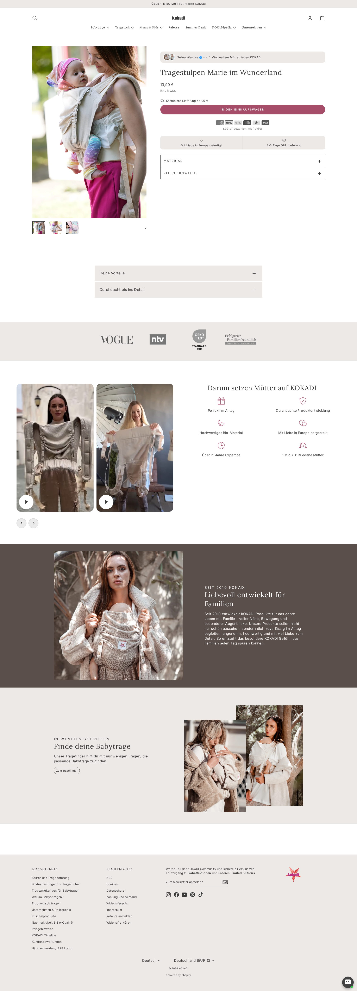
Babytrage (98, 27)
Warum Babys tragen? (47, 897)
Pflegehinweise (180, 173)
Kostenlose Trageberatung (50, 877)
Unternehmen (252, 27)
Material (173, 160)
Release (174, 27)
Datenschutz (115, 890)
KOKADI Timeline (44, 935)
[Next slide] (33, 523)
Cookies (112, 884)
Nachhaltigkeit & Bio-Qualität (52, 922)
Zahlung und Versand (121, 897)
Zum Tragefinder (66, 770)
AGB (109, 877)
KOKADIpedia (222, 27)
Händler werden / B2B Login (52, 948)
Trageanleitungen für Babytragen (55, 890)
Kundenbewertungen (47, 941)
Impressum (114, 909)
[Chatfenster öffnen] (348, 982)
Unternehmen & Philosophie (51, 909)
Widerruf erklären (118, 922)
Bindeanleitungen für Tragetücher (56, 884)
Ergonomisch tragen (46, 903)
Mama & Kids (149, 27)
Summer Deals (196, 27)
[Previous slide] (21, 523)
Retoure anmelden (119, 916)
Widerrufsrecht (117, 903)
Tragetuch (123, 27)
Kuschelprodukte (44, 916)
